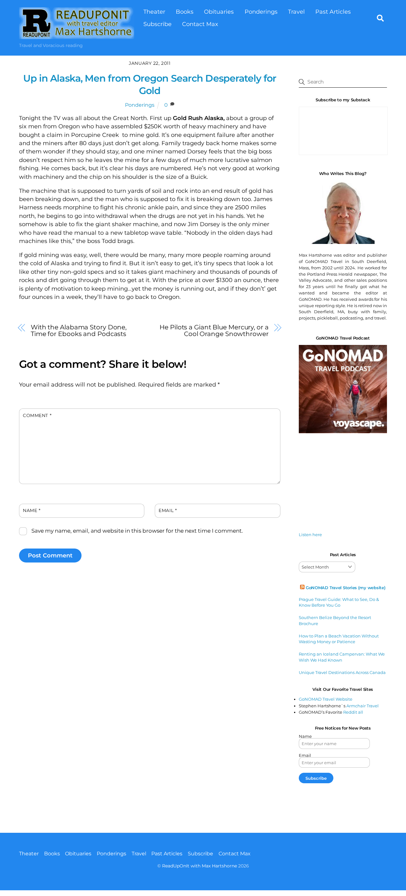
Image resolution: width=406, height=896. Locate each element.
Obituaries (219, 11)
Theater (154, 11)
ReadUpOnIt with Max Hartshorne (199, 866)
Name (31, 510)
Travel (296, 11)
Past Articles (333, 11)
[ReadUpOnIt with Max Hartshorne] (76, 36)
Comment (37, 415)
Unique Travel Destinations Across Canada (342, 672)
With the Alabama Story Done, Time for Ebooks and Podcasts (79, 330)
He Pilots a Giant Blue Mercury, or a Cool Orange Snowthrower (214, 330)
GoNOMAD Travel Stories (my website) (346, 587)
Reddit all (353, 712)
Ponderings (261, 11)
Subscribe (157, 24)
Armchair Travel (362, 705)
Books (184, 11)
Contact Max (200, 24)
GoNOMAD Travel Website (325, 699)
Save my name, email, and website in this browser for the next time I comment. (137, 531)
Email (168, 510)
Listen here (310, 534)
